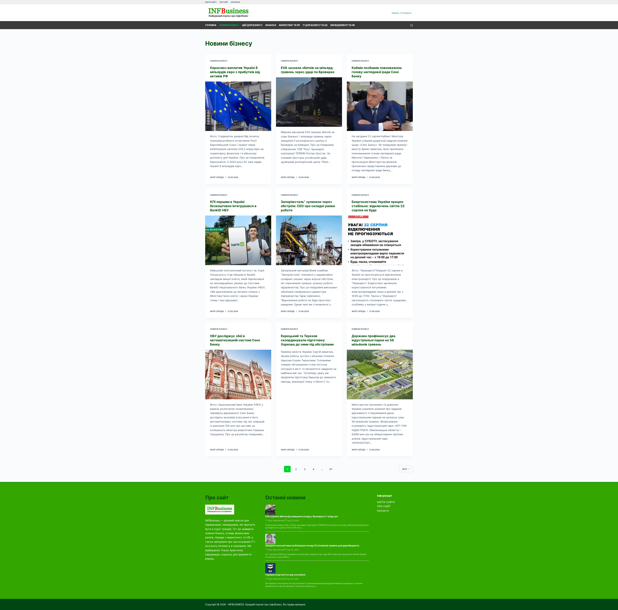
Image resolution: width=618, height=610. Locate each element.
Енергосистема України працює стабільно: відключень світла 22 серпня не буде (378, 206)
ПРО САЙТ (224, 2)
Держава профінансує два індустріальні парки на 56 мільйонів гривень (373, 340)
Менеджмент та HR (342, 25)
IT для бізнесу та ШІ (315, 25)
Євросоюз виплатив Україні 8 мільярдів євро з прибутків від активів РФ (235, 72)
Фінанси (270, 25)
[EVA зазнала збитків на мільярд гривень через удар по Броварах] (309, 102)
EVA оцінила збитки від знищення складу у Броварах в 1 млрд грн (301, 516)
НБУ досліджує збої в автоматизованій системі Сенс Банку (235, 340)
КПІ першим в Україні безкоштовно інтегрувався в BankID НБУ (233, 206)
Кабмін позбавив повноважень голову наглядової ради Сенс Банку (377, 72)
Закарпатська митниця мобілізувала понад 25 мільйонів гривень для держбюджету (312, 545)
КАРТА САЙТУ (211, 2)
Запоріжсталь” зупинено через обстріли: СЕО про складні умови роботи (308, 206)
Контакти (235, 2)
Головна (210, 25)
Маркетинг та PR (289, 25)
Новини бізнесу (229, 25)
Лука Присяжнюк (276, 520)
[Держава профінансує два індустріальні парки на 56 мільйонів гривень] (380, 374)
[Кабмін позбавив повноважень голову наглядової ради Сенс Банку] (380, 106)
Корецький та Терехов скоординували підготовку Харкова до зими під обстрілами (307, 340)
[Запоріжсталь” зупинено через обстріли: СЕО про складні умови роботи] (309, 240)
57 (330, 469)
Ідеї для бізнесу (252, 25)
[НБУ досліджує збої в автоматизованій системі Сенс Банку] (238, 374)
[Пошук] (411, 25)
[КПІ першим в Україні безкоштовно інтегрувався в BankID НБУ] (238, 240)
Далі (404, 469)
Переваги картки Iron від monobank (285, 574)
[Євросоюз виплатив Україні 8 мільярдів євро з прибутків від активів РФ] (238, 106)
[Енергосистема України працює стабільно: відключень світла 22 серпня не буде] (380, 240)
